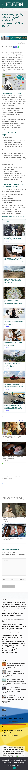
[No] (26, 763)
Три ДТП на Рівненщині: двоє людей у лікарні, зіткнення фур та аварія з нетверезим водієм (16, 681)
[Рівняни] (14, 4)
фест (7, 216)
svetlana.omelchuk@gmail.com (13, 721)
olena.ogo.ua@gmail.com (11, 735)
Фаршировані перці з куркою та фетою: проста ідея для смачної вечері (16, 665)
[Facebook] (14, 47)
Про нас (20, 753)
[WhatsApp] (18, 47)
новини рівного (12, 216)
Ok (14, 767)
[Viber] (16, 47)
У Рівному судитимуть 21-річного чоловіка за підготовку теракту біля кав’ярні (16, 689)
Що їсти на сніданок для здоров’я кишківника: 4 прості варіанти (16, 673)
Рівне (4, 216)
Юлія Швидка (21, 42)
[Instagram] (5, 710)
